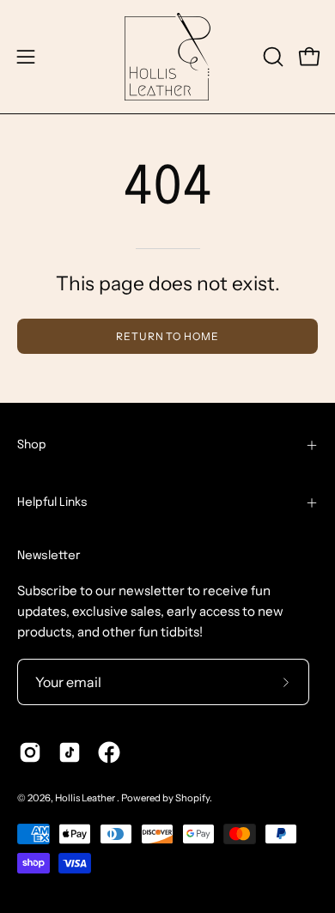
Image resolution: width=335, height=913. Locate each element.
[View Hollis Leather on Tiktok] (69, 752)
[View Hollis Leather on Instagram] (30, 752)
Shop (31, 445)
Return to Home (167, 336)
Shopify (192, 798)
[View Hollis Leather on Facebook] (109, 752)
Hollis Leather (86, 798)
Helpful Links (52, 502)
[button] (271, 57)
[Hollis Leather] (167, 56)
